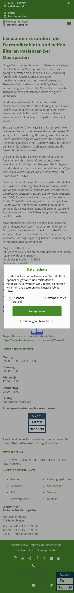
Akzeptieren (37, 311)
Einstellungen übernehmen (37, 321)
